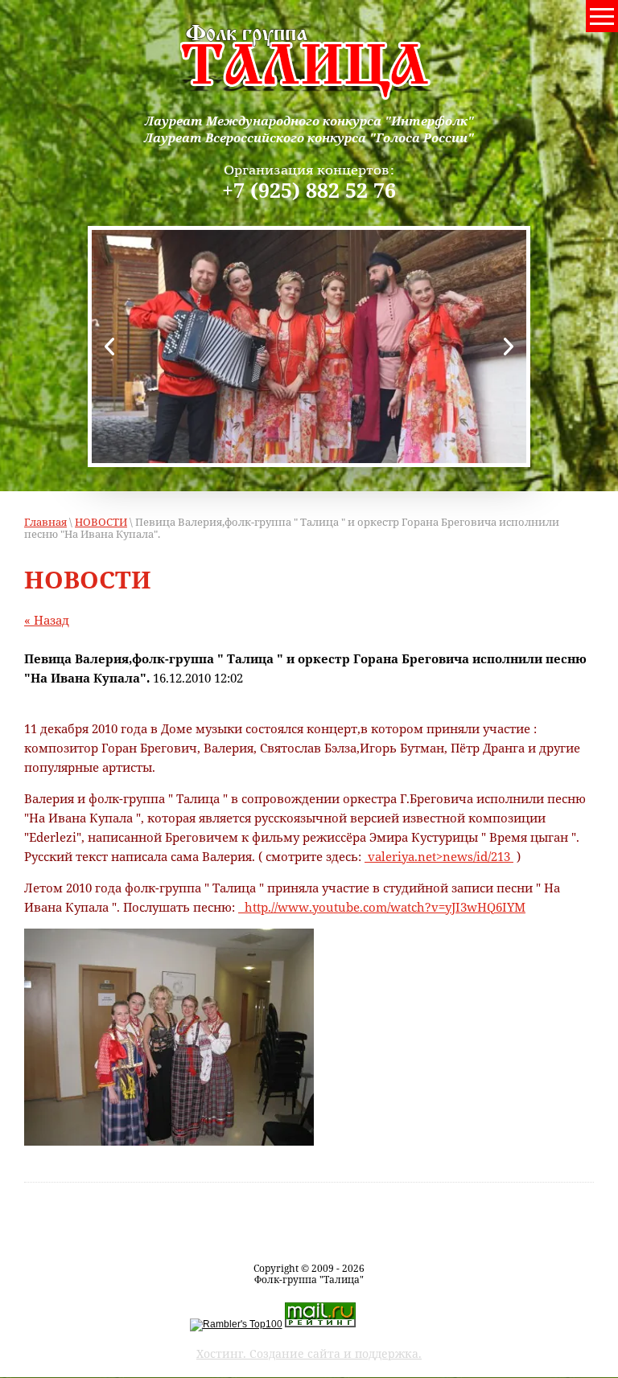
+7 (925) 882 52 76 (309, 189)
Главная (45, 522)
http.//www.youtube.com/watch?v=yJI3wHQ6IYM (381, 907)
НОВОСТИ (101, 522)
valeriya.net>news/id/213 (439, 856)
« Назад (46, 620)
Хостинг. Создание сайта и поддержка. (309, 1353)
